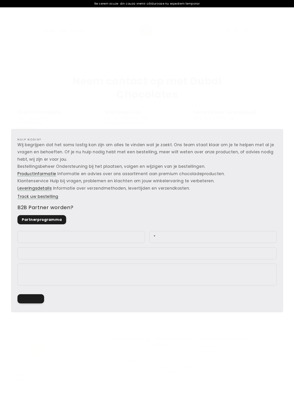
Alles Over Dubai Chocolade (220, 346)
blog (159, 387)
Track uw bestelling (37, 196)
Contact (162, 351)
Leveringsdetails (34, 188)
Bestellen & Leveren (171, 362)
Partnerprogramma (42, 219)
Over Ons (206, 351)
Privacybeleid (166, 357)
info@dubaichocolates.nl (132, 351)
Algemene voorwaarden (174, 367)
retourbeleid (165, 382)
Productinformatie (36, 174)
